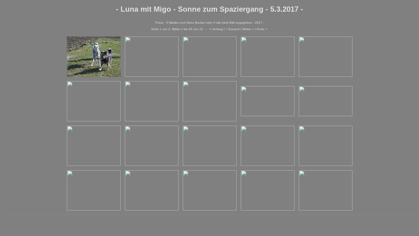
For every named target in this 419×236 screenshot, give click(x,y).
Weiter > (248, 29)
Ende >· (262, 29)
